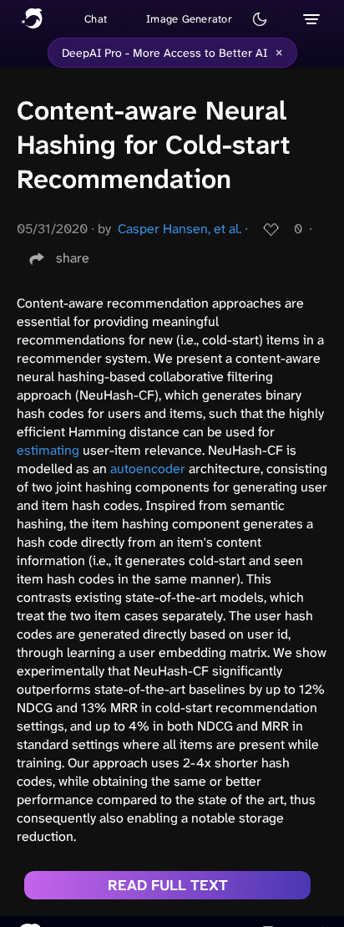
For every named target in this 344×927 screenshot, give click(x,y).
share (72, 258)
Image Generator (189, 19)
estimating (48, 450)
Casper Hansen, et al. (179, 228)
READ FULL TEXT (168, 885)
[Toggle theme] (259, 19)
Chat (95, 19)
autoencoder (147, 468)
